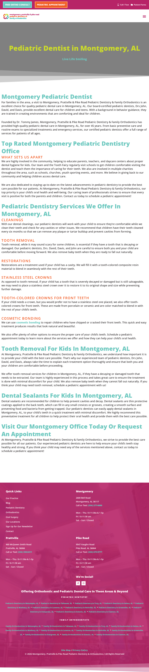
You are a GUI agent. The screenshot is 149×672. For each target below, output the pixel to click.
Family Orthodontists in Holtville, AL (92, 630)
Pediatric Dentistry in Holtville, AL (80, 607)
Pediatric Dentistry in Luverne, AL (47, 607)
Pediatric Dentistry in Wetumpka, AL (22, 603)
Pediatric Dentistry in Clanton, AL (104, 612)
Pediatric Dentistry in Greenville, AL (115, 607)
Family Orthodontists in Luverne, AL (57, 630)
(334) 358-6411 (25, 552)
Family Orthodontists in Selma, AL (126, 626)
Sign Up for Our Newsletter (19, 526)
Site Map (66, 650)
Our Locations (13, 521)
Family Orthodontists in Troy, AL (94, 626)
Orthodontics (12, 512)
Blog (8, 502)
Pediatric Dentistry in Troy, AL (88, 603)
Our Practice (12, 498)
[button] (144, 16)
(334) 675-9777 (95, 552)
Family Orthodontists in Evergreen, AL (42, 634)
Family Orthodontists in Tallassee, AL (60, 626)
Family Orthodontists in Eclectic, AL (78, 634)
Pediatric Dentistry (15, 507)
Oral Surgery (12, 517)
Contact (10, 531)
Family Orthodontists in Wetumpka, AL (23, 626)
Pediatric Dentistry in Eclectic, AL (71, 612)
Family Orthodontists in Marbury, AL (22, 630)
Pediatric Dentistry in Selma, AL (118, 603)
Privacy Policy (80, 650)
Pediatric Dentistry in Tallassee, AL (56, 603)
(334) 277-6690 (95, 505)
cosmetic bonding (28, 322)
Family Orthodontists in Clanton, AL (112, 634)
